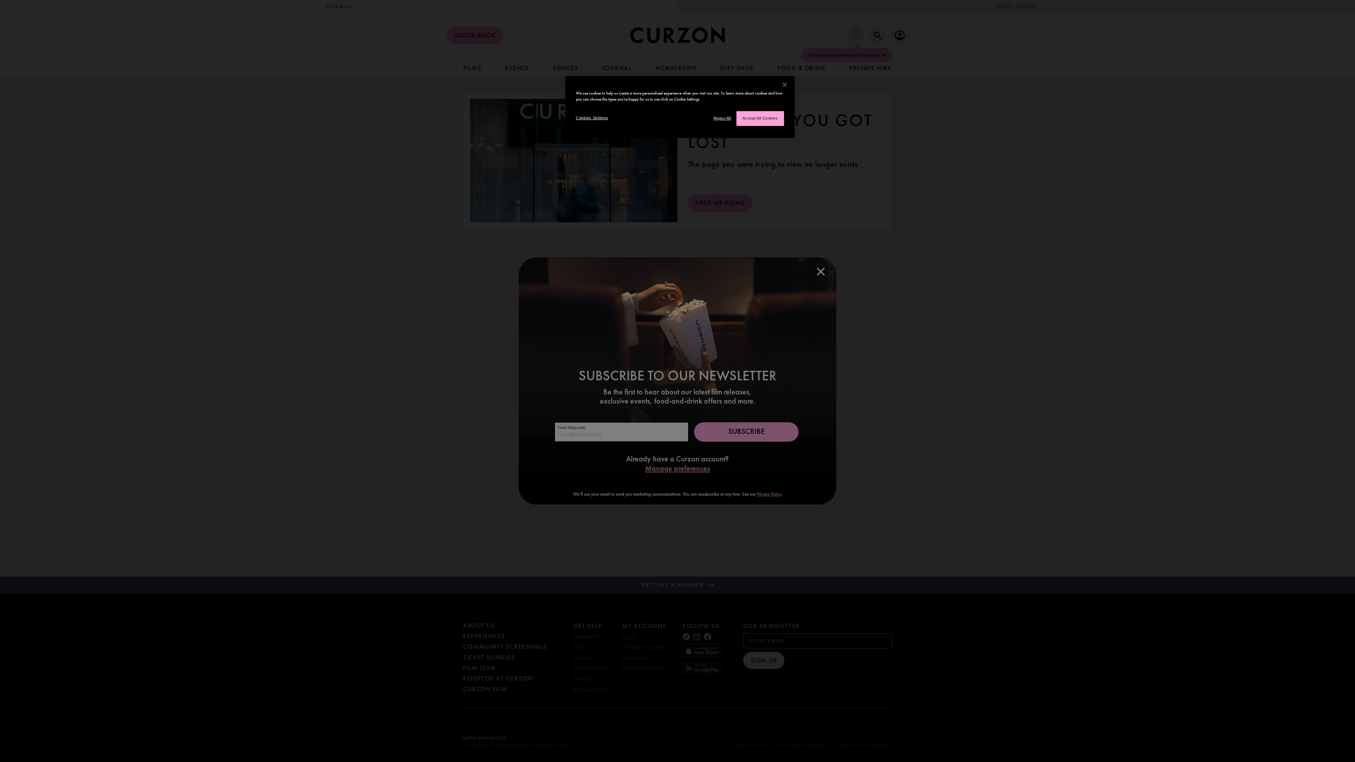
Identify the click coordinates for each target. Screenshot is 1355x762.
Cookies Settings (592, 118)
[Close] (785, 84)
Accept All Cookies (760, 118)
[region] (680, 107)
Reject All (722, 118)
